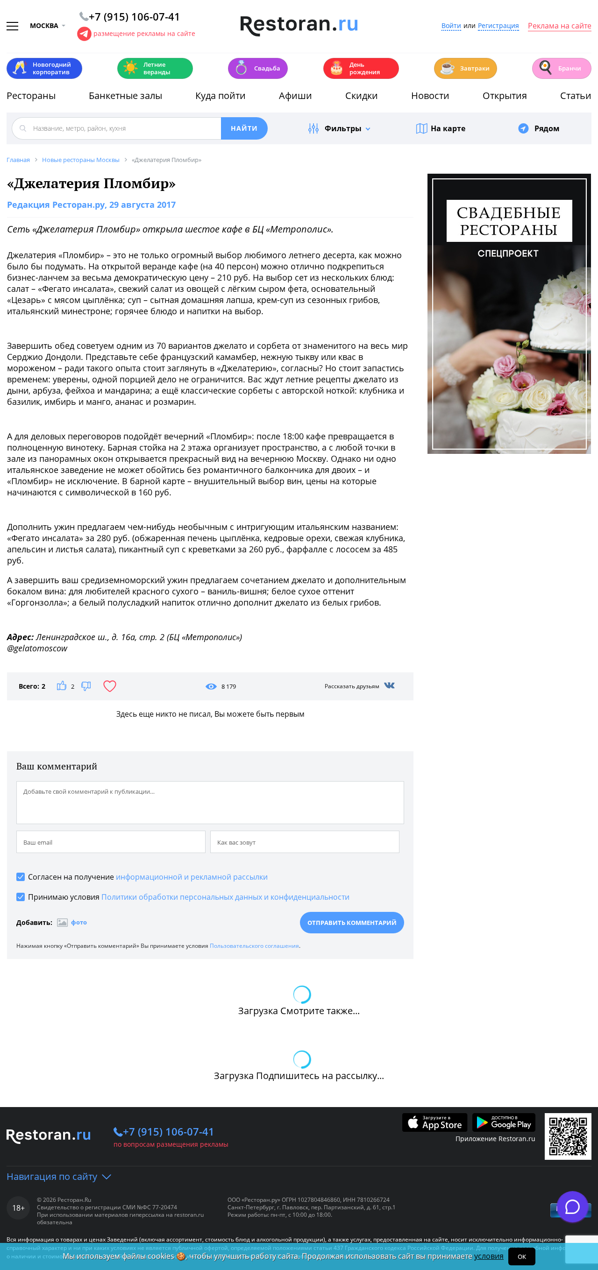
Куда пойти (220, 95)
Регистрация (498, 26)
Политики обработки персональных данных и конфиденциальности (225, 897)
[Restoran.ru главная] (299, 26)
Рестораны (31, 95)
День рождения (354, 68)
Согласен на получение (148, 877)
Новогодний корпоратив (41, 68)
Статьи (575, 95)
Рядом (547, 128)
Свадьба (256, 67)
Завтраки (464, 67)
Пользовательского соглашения (254, 946)
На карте (448, 128)
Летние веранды (146, 68)
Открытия (505, 95)
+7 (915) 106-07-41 (168, 1131)
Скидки (361, 95)
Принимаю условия (188, 897)
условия (489, 1256)
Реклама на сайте (559, 26)
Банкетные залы (125, 95)
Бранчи (559, 67)
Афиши (295, 95)
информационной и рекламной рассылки (192, 877)
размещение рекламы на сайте (144, 33)
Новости (430, 95)
